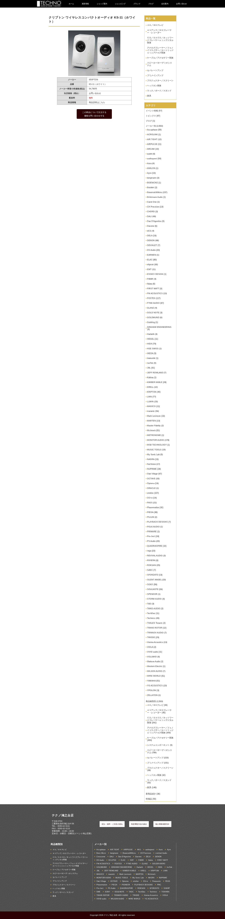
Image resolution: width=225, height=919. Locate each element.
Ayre (149, 173)
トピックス (151, 116)
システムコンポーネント (158, 745)
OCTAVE (151, 478)
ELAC (149, 260)
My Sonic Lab (153, 454)
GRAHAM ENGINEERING (159, 327)
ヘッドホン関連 (154, 85)
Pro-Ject (151, 536)
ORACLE (151, 488)
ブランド (136, 4)
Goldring (151, 322)
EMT (149, 269)
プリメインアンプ (155, 75)
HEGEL (150, 339)
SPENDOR (152, 594)
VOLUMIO (152, 657)
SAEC (150, 570)
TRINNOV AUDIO (155, 632)
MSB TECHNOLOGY (157, 445)
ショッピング (120, 4)
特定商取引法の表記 (139, 824)
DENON (151, 240)
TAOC (131, 892)
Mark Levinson (154, 416)
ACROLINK (152, 134)
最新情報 (85, 4)
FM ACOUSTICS (155, 293)
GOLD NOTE (153, 312)
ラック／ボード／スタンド (159, 91)
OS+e (149, 498)
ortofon (150, 493)
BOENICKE (152, 183)
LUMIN (150, 401)
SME (98, 892)
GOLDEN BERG (158, 864)
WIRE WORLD (154, 676)
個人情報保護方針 (162, 824)
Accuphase (152, 130)
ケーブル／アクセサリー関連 (160, 58)
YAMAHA (151, 681)
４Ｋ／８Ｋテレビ (155, 25)
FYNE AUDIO (153, 303)
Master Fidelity (154, 425)
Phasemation (153, 507)
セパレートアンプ (155, 70)
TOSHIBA (165, 892)
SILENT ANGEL (154, 579)
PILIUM (150, 517)
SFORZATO (152, 575)
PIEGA (150, 512)
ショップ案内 (102, 4)
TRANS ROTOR (154, 628)
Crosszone (100, 857)
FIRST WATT (153, 288)
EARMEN (151, 255)
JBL (149, 368)
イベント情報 (152, 111)
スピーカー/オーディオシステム (65, 873)
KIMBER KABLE (154, 382)
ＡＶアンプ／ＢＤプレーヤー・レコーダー (69, 853)
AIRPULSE (152, 144)
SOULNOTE (152, 589)
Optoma (150, 483)
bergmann (151, 178)
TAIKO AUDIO (153, 608)
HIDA (149, 344)
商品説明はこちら (97, 102)
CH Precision (153, 207)
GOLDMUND (153, 317)
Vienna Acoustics (155, 642)
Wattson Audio (153, 661)
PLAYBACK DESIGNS (157, 522)
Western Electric (154, 666)
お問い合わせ (181, 4)
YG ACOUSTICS (155, 685)
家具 (149, 96)
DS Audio (151, 250)
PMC (159, 885)
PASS (149, 502)
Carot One (152, 202)
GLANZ (150, 308)
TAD (149, 604)
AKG (139, 850)
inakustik (151, 358)
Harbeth (150, 334)
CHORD (151, 211)
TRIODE (151, 637)
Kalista (150, 377)
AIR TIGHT (152, 139)
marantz (151, 411)
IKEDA (150, 353)
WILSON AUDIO (154, 671)
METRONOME (154, 435)
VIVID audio (152, 652)
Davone (150, 226)
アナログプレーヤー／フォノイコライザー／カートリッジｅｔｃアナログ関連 (160, 50)
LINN (149, 397)
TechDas (151, 613)
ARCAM (151, 149)
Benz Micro (101, 853)
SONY (150, 584)
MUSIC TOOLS (154, 450)
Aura (149, 163)
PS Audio (151, 541)
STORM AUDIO (154, 599)
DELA (149, 235)
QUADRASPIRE (154, 546)
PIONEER (126, 885)
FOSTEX (151, 298)
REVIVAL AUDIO (155, 555)
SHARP (167, 888)
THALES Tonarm (154, 623)
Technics (151, 618)
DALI (149, 216)
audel (149, 154)
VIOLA (150, 647)
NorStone (151, 464)
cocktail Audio (161, 853)
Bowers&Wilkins (154, 192)
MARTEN (151, 421)
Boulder (150, 187)
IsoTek (150, 363)
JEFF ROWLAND (155, 372)
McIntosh (151, 430)
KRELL (150, 387)
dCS (149, 231)
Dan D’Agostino (154, 221)
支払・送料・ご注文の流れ (112, 824)
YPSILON (151, 690)
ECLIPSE (112, 860)
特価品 (149, 799)
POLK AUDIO (153, 527)
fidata (149, 284)
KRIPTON (151, 392)
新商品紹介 (151, 794)
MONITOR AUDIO (155, 440)
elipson (150, 264)
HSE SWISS (153, 348)
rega (149, 551)
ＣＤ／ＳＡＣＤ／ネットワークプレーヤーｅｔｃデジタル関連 (160, 40)
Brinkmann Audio (155, 197)
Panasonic (156, 881)
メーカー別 (151, 126)
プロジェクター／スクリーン (160, 80)
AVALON (151, 168)
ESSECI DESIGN (155, 274)
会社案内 (164, 4)
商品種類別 (151, 701)
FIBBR (150, 279)
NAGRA (150, 459)
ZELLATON (152, 695)
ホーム (71, 4)
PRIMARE (152, 531)
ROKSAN (151, 565)
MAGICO (151, 406)
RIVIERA (151, 560)
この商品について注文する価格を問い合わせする (94, 114)
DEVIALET (152, 245)
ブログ (151, 4)
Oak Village (152, 474)
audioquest (152, 158)
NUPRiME (152, 469)
